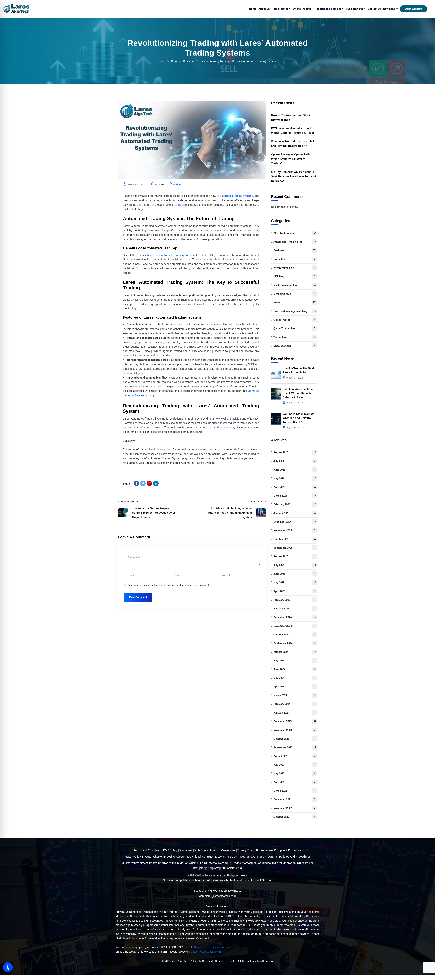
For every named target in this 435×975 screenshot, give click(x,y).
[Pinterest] (149, 483)
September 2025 (294, 547)
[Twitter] (143, 483)
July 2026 (294, 461)
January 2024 (294, 712)
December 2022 (294, 799)
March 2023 (294, 790)
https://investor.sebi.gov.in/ (205, 951)
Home (161, 61)
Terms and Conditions (148, 850)
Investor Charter (152, 856)
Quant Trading (294, 319)
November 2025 (294, 530)
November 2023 (294, 729)
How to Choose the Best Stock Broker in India (290, 117)
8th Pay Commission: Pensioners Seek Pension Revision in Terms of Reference (293, 176)
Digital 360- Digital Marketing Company (251, 961)
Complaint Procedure (287, 850)
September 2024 (294, 643)
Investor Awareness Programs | (259, 856)
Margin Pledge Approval (232, 875)
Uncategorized (294, 345)
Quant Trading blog (294, 328)
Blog (174, 61)
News (294, 302)
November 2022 (294, 808)
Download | (195, 856)
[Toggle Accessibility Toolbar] (8, 967)
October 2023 (294, 738)
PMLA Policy (132, 856)
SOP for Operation (284, 863)
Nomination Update (175, 880)
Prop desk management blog (294, 311)
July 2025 (294, 565)
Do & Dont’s (201, 850)
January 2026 (294, 513)
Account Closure (261, 880)
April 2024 (294, 686)
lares (161, 184)
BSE (195, 868)
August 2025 (294, 556)
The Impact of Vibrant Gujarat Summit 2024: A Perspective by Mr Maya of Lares (154, 513)
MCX (216, 868)
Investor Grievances (223, 850)
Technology (294, 337)
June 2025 (294, 573)
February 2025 (294, 599)
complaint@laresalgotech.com (217, 896)
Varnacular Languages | (257, 863)
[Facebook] (136, 483)
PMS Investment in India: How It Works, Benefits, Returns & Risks (292, 130)
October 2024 (294, 634)
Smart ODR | (231, 856)
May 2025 (294, 582)
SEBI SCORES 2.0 (231, 868)
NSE (202, 868)
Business (188, 61)
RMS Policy (170, 850)
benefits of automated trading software (171, 255)
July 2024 (294, 660)
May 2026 (294, 478)
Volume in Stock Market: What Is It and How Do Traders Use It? (293, 143)
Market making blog (294, 285)
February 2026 (294, 504)
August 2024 (294, 651)
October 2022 (294, 816)
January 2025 (294, 608)
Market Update (294, 293)
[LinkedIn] (156, 483)
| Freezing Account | (175, 856)
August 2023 (294, 756)
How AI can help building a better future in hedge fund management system (230, 513)
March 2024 (294, 695)
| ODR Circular (304, 863)
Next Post (257, 501)
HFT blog (294, 276)
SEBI (209, 868)
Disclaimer (186, 850)
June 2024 (294, 669)
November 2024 (294, 625)
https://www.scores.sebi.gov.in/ (212, 947)
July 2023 (294, 764)
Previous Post (129, 501)
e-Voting (195, 880)
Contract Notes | (212, 856)
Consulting (294, 259)
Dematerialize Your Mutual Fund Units (225, 880)
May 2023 (294, 773)
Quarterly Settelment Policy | (140, 863)
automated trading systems (236, 196)
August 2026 (294, 452)
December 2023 (294, 721)
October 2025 (294, 539)
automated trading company (217, 427)
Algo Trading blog (294, 233)
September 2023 (294, 747)
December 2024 (294, 617)
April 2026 (294, 487)
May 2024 (294, 677)
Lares (177, 204)
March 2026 (294, 495)
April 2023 (294, 782)
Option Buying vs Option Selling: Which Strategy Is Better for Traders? (292, 159)
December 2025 (294, 521)
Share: (127, 483)
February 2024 (294, 703)
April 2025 (294, 591)
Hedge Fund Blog (294, 267)
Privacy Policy (246, 850)
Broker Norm (264, 850)
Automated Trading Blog (294, 241)
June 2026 (294, 469)
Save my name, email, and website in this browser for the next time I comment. (169, 585)
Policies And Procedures (295, 856)
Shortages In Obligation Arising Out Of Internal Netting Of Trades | (200, 863)
